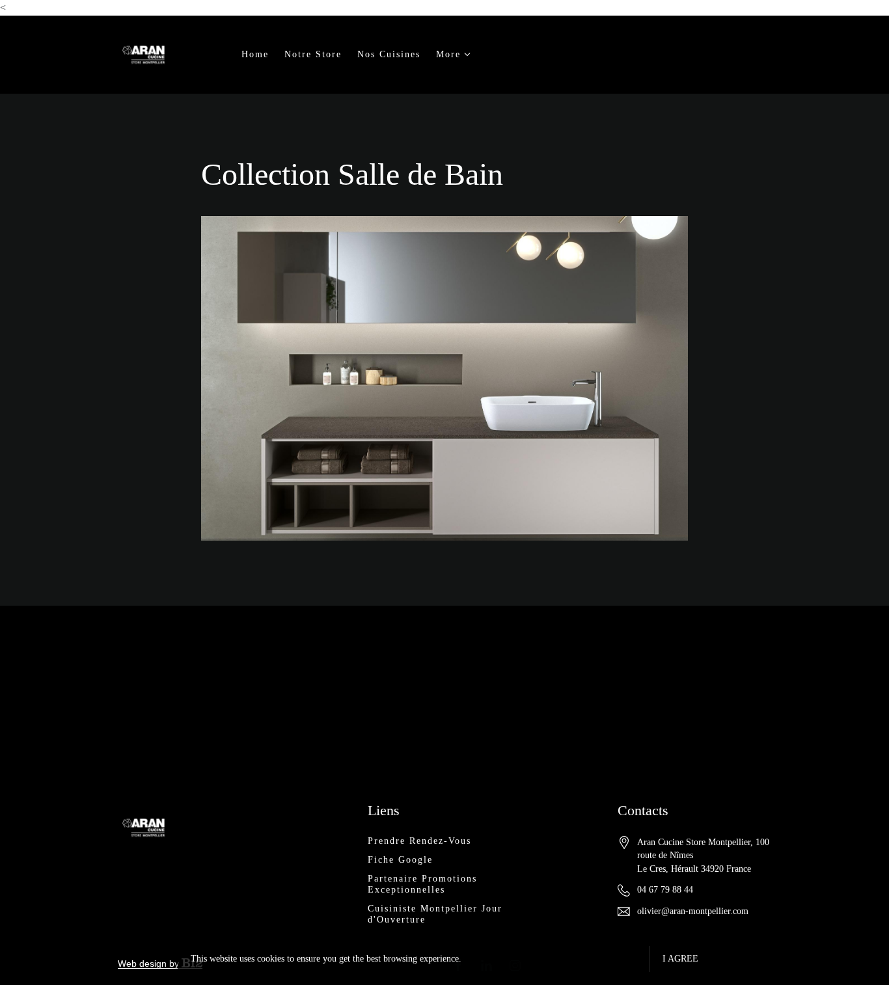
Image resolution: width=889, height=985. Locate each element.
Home (255, 54)
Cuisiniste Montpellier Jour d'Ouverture (435, 914)
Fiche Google (400, 860)
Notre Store (313, 54)
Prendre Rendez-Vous (419, 841)
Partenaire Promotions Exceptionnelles (422, 884)
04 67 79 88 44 (665, 890)
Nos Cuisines (388, 54)
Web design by (150, 963)
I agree (680, 959)
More (448, 54)
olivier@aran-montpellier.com (692, 911)
